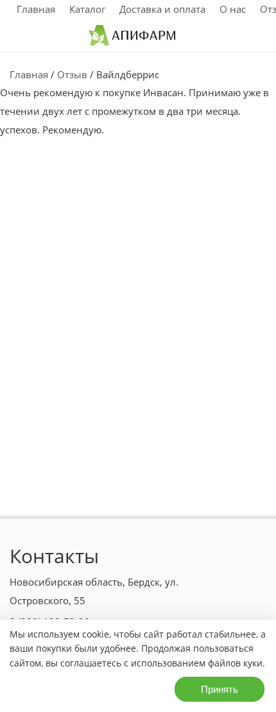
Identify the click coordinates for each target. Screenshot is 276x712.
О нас (233, 9)
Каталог (87, 9)
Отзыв (72, 74)
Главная (36, 9)
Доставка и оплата (162, 9)
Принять (219, 689)
